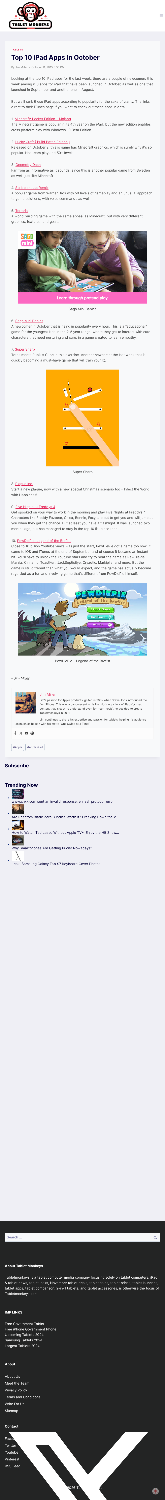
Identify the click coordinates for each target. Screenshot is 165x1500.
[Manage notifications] (155, 1491)
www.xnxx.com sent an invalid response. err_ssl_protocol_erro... (64, 801)
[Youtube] (26, 733)
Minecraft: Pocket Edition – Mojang (43, 119)
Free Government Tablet (24, 1324)
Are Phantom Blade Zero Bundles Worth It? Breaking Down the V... (65, 817)
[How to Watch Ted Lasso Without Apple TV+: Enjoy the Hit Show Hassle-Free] (65, 825)
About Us (12, 1376)
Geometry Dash (28, 165)
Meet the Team (17, 1383)
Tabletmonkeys (17, 1277)
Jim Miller (21, 67)
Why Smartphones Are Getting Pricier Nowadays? (52, 848)
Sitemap (11, 1411)
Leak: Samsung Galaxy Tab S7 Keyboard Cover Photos (56, 864)
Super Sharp (25, 349)
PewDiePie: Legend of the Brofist (44, 541)
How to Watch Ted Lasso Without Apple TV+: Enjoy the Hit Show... (65, 833)
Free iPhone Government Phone (30, 1329)
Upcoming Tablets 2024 (24, 1335)
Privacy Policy (16, 1390)
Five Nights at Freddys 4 (35, 507)
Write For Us (15, 1404)
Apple (17, 747)
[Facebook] (15, 733)
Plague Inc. (24, 484)
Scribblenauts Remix (31, 188)
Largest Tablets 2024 (22, 1346)
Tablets (17, 49)
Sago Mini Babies (29, 321)
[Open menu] (161, 16)
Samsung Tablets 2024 (23, 1340)
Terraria (21, 211)
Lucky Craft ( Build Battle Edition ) (42, 142)
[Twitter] (21, 733)
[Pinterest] (32, 733)
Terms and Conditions (22, 1397)
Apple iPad (35, 747)
